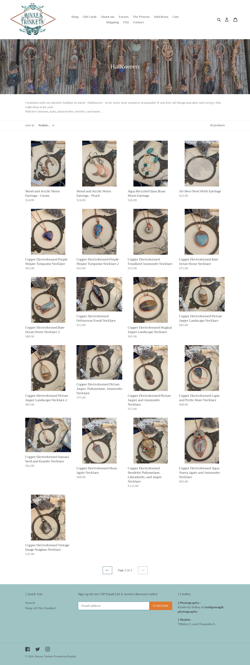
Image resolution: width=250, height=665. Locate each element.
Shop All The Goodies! (40, 608)
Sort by (30, 125)
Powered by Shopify (65, 656)
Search (30, 602)
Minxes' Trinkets (44, 656)
